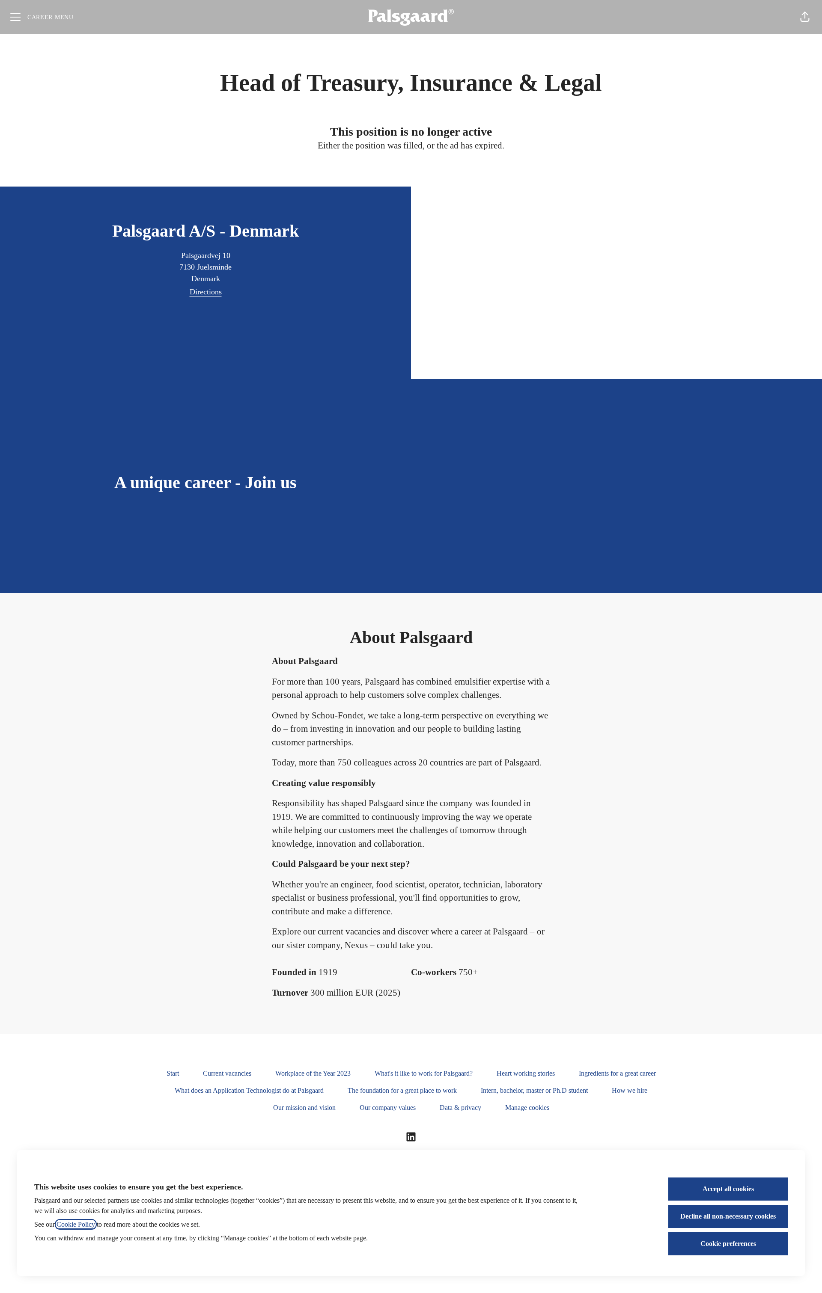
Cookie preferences (728, 1243)
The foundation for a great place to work (402, 1090)
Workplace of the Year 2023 (313, 1073)
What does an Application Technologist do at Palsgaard (249, 1090)
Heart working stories (526, 1073)
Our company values (388, 1107)
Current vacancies (227, 1073)
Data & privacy (460, 1107)
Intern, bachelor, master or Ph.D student (534, 1090)
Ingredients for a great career (617, 1073)
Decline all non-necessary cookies (728, 1216)
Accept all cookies (728, 1188)
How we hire (629, 1090)
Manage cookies (527, 1107)
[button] (805, 17)
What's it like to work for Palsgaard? (424, 1073)
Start (173, 1073)
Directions (206, 292)
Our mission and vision (304, 1107)
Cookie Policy (76, 1224)
